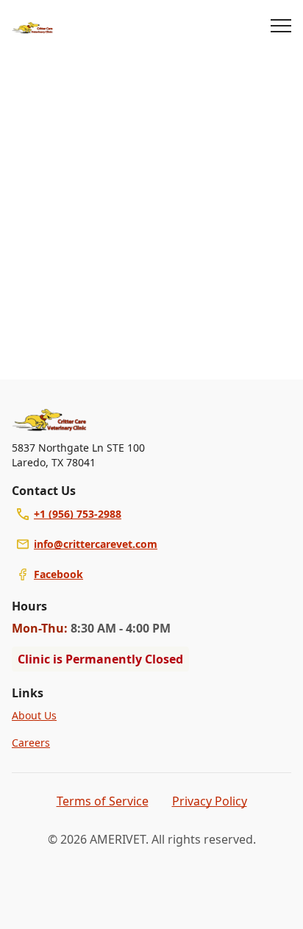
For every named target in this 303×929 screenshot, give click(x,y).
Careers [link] (31, 743)
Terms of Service (103, 801)
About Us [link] (34, 715)
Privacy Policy (209, 801)
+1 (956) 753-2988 (77, 514)
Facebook (58, 574)
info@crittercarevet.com (95, 544)
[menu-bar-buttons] (281, 28)
